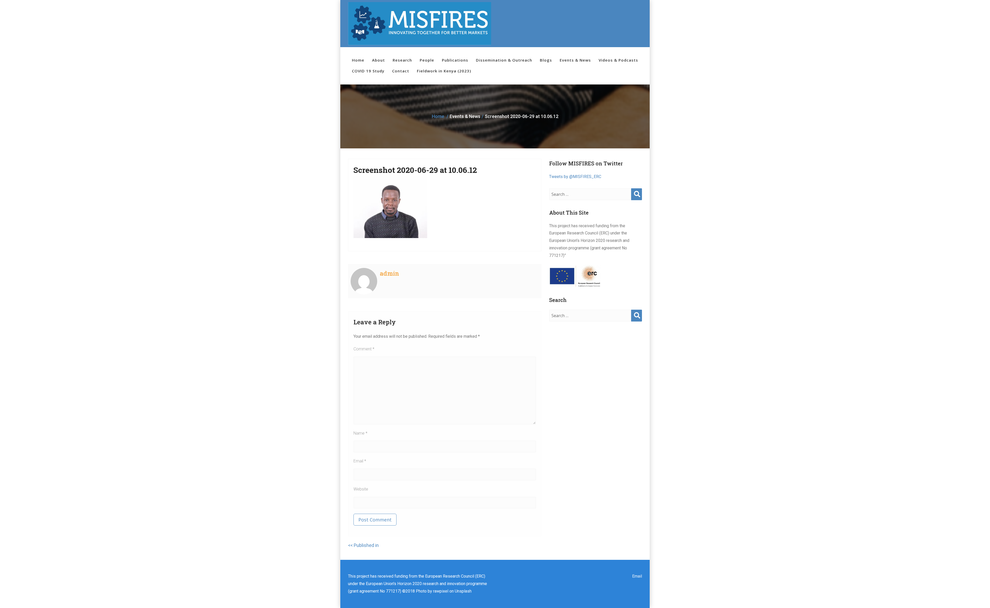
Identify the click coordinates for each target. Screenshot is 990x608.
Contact (400, 70)
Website (360, 489)
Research (402, 60)
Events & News (575, 60)
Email (359, 461)
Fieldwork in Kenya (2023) (444, 70)
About (378, 60)
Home (358, 60)
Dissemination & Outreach (504, 60)
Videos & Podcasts (618, 60)
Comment (363, 349)
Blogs (546, 60)
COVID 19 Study (368, 70)
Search (636, 199)
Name (360, 433)
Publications (455, 60)
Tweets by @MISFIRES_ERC (575, 176)
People (427, 60)
